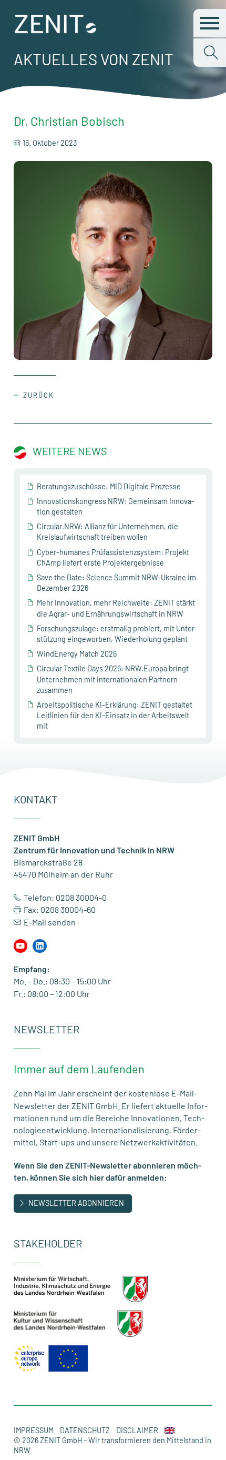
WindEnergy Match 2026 (77, 653)
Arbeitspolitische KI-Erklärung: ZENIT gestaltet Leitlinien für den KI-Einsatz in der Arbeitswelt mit (114, 715)
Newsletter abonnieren (76, 1203)
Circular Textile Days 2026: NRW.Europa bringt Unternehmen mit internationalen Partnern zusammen (113, 679)
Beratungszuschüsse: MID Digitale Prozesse (109, 486)
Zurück (38, 395)
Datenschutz (85, 1430)
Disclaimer (137, 1430)
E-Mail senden (50, 922)
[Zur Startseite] (56, 30)
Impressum (34, 1430)
